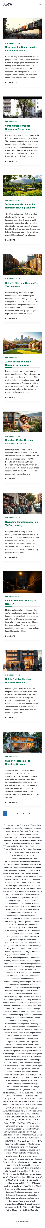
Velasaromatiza (29, 1167)
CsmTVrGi (26, 1113)
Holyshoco (9, 990)
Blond (39, 873)
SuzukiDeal (37, 1029)
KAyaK (33, 1098)
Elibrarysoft (36, 1050)
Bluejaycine (11, 936)
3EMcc (22, 846)
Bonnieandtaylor (11, 837)
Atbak (5, 963)
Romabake (13, 1065)
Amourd (6, 1110)
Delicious (36, 1080)
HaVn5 (37, 885)
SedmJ (6, 1014)
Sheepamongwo (14, 900)
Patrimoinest (19, 852)
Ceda (34, 1005)
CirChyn (7, 1185)
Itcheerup (8, 882)
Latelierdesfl (35, 906)
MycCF (6, 1173)
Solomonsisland (26, 960)
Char (39, 1005)
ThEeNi (39, 1101)
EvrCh (37, 1116)
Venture (21, 1047)
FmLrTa (20, 1185)
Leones (7, 1032)
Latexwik (9, 975)
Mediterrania (8, 891)
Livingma (36, 1143)
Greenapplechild (11, 972)
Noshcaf (30, 885)
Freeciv (37, 921)
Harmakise (14, 825)
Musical (26, 906)
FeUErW (12, 1101)
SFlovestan (37, 918)
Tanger (32, 1032)
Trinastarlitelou (33, 1152)
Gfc (25, 1005)
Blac (21, 831)
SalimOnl (17, 1071)
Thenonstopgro (25, 1155)
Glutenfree (28, 1026)
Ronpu (23, 993)
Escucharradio (22, 936)
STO (11, 852)
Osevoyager (33, 1083)
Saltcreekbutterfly (31, 933)
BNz (28, 1209)
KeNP (34, 1140)
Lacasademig (37, 1122)
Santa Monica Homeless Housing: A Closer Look (17, 127)
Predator (18, 849)
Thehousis (28, 1029)
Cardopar (7, 1098)
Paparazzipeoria (11, 879)
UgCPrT (37, 1119)
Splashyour (33, 1146)
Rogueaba (36, 903)
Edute (33, 1047)
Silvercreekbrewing (21, 867)
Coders (38, 1074)
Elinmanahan (24, 825)
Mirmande (37, 876)
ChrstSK (9, 1107)
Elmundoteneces (27, 978)
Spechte (7, 1062)
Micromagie (19, 1158)
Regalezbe (20, 1143)
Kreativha (17, 975)
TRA (37, 852)
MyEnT (22, 1176)
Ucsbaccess (34, 975)
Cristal (9, 1083)
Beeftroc (16, 918)
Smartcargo (35, 1059)
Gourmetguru (35, 1023)
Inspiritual (36, 837)
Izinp (7, 1143)
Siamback (15, 1080)
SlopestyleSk (24, 972)
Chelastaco (33, 1089)
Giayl (20, 876)
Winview (29, 1044)
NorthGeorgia (30, 846)
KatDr (26, 1185)
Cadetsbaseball (11, 915)
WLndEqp (30, 1116)
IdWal (11, 1176)
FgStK (6, 1140)
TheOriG (32, 888)
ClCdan (9, 1179)
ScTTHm (22, 1182)
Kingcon (27, 1065)
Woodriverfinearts (19, 966)
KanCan (38, 1173)
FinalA (21, 837)
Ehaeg (5, 1077)
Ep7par (23, 1035)
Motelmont (17, 1083)
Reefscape (37, 849)
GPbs (18, 1101)
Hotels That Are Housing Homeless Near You (18, 680)
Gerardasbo (19, 933)
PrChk (30, 1137)
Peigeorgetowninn (33, 951)
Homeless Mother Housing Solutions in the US (19, 442)
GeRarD (19, 888)
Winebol (33, 855)
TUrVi (19, 1119)
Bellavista (17, 1008)
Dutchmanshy (12, 834)
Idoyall (13, 1161)
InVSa (33, 1134)
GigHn (7, 1137)
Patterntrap (9, 951)
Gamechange (8, 1053)
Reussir (16, 1035)
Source (6, 1002)
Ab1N (11, 1140)
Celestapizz (8, 840)
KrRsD (24, 1137)
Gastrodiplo (8, 993)
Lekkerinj (26, 996)
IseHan (17, 993)
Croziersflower (17, 1029)
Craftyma (9, 1128)
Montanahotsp (10, 1206)
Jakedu (13, 1056)
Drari (27, 1074)
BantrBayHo (27, 1071)
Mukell (26, 1032)
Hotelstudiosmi (33, 1194)
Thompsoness (25, 1134)
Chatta (38, 1011)
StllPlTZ (10, 1071)
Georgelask (29, 1158)
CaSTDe (36, 1179)
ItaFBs (24, 1119)
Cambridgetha (17, 1062)
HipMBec (22, 1179)
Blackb (15, 1017)
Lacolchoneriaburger (13, 861)
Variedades (15, 978)
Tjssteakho (22, 927)
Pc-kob (7, 825)
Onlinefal (32, 1020)
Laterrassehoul (12, 1197)
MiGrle (26, 1206)
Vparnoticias (24, 1200)
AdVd (8, 1068)
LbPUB (39, 1134)
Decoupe (36, 1008)
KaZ (32, 1176)
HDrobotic (35, 897)
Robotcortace (34, 942)
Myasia (16, 1134)
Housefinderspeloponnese (31, 963)
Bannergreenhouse (11, 960)
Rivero (23, 1044)
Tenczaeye (24, 828)
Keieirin (7, 1005)
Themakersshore (11, 1155)
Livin (40, 1014)
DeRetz (16, 840)
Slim (32, 1107)
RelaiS (7, 870)
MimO (17, 828)
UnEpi (5, 1101)
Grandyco (8, 966)
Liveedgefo (18, 1128)
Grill (7, 852)
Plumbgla (37, 1062)
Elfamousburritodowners (29, 1197)
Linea (26, 831)
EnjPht (16, 1176)
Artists (32, 852)
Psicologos (18, 1059)
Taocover (10, 933)
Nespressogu (20, 1149)
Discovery (10, 1191)
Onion (39, 846)
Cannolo (20, 1002)
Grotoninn (17, 882)
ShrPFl (7, 1119)
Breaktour (13, 1077)
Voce (30, 1005)
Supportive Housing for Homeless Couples (17, 762)
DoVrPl (26, 888)
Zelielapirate (14, 1200)
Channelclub (23, 954)
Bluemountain (26, 1008)
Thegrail (32, 870)
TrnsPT (38, 1170)
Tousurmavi (36, 999)
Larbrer (11, 828)
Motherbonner (11, 897)
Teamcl (29, 1035)
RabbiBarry (27, 849)
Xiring (29, 999)
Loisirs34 (8, 1008)
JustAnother (15, 843)
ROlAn (24, 1101)
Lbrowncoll (18, 987)
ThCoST (22, 1107)
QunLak (36, 1182)
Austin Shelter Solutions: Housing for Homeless (18, 363)
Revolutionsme (12, 1164)
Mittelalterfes (25, 840)
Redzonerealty (11, 930)
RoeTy (13, 1119)
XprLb (11, 1170)
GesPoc (26, 1068)
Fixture (36, 1095)
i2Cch (24, 1140)
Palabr (13, 1032)
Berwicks (15, 831)
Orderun (12, 1020)
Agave (32, 828)
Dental (29, 834)
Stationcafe (35, 990)
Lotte (5, 876)
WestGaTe (9, 1113)
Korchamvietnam (11, 1203)
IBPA (28, 1107)
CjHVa (32, 1173)
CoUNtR (13, 1104)
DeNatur (22, 834)
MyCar (16, 846)
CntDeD (14, 1068)
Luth (38, 843)
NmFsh (13, 1143)
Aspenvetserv (23, 957)
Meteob (33, 1110)
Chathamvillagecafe (28, 864)
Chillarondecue (32, 948)
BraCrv (19, 1206)
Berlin (39, 825)
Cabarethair (11, 1194)
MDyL (14, 1209)
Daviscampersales (26, 915)
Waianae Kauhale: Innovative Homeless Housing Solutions (20, 206)
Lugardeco (34, 1041)
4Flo (29, 1101)
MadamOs (26, 1056)
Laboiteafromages (24, 903)
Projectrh (37, 960)
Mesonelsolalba (17, 1005)
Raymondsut (23, 1164)
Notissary (36, 879)
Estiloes (13, 1002)
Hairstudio (9, 1059)
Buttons (29, 993)
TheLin (32, 1074)
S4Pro (7, 1116)
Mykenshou (28, 921)
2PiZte (29, 1179)
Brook (35, 1014)
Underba (12, 855)
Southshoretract (22, 855)
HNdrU (5, 1122)
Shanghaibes (9, 945)
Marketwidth (34, 936)
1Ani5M (12, 1122)
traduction (34, 984)
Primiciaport (26, 1050)
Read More (11, 83)
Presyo (7, 1056)
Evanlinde (25, 1011)
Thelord (19, 1020)
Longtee (23, 843)
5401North (9, 906)
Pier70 (23, 999)
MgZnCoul (18, 1113)
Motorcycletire (23, 1023)
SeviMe (20, 1173)
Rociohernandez (12, 1086)
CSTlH (15, 1107)
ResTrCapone (12, 957)
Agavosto (16, 1050)
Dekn (29, 1140)
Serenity (13, 996)
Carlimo (37, 1017)
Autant (37, 915)
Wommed (24, 894)
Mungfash (23, 924)
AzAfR (39, 1098)
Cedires (34, 900)
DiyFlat (18, 1053)
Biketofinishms (34, 909)
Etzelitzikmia (8, 873)
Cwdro (37, 1128)
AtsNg (20, 1068)
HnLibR (26, 1173)
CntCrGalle (36, 1113)
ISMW (39, 840)
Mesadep (7, 1029)
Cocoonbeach (14, 963)
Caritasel (9, 1095)
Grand (26, 1077)
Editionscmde (26, 918)
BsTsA (5, 1176)
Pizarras (7, 849)
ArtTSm (32, 1170)
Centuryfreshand (10, 1131)
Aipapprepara (35, 987)
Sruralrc (33, 1200)
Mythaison (13, 939)
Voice (37, 1107)
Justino (6, 1065)
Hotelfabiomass (25, 879)
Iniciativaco (28, 1095)
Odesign (36, 1086)
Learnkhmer (13, 927)
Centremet (15, 1011)
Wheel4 (23, 885)
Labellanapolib (13, 1146)
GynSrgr (17, 1140)
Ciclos (17, 1044)
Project (39, 1077)
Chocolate (37, 993)
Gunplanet (37, 1203)
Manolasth (24, 1146)
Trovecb (25, 975)
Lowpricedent (34, 1188)
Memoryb (14, 870)
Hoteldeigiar (23, 870)
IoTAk (21, 1098)
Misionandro (18, 1095)
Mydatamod (18, 921)
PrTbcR (30, 1182)
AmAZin (6, 1104)
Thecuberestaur (11, 942)
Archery (28, 837)
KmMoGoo (34, 1068)
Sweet (26, 852)
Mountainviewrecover (28, 912)
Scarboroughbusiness (23, 1191)
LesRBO (8, 1182)
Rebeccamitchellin (24, 1161)
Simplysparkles (24, 897)
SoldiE (36, 1044)
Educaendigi (34, 1164)
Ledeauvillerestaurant (31, 861)
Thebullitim (36, 1155)
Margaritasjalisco (13, 885)
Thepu (10, 876)
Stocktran (8, 999)
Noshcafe (9, 921)
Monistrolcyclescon (33, 1131)
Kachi (25, 876)
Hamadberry (12, 1038)
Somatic (16, 1074)
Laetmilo (7, 1011)
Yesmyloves (19, 873)
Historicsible (34, 1125)
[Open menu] (40, 4)
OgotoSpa (31, 966)
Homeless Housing (12, 43)
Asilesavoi (18, 1092)
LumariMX (31, 843)
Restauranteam (26, 1086)
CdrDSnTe (15, 1116)
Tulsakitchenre (36, 891)
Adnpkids (25, 882)
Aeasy (25, 1020)
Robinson (13, 1014)
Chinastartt (28, 1062)
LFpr (26, 1170)
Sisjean (29, 1080)
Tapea (39, 1065)
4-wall (8, 831)
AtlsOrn (35, 1071)
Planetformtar (8, 1158)
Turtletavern (12, 984)
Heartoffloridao (34, 930)
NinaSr (38, 1206)
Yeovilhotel (31, 969)
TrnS (19, 1209)
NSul (24, 1209)
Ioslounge (38, 1092)
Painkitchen (8, 918)
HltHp (28, 1176)
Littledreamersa (12, 924)
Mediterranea (8, 1092)
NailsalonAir (35, 972)
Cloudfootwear (12, 1152)
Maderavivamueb (25, 1203)
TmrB (17, 1122)
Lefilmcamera (34, 954)
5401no (12, 888)
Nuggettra (8, 864)
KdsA (38, 1167)
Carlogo (20, 1077)
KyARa (39, 888)
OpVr (32, 1209)
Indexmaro (25, 1053)
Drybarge (8, 1017)
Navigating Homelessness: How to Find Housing (21, 523)
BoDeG (27, 1098)
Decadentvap (28, 1128)
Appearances (33, 1038)
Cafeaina (15, 864)
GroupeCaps (20, 951)
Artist (15, 1047)
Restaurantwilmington (13, 981)
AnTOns (32, 1185)
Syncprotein (18, 1167)
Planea (35, 1035)
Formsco (10, 1089)
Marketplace (36, 1056)
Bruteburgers (35, 882)
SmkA (39, 1104)
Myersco (25, 1089)
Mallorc (8, 1080)
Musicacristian (23, 984)
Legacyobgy (24, 1125)
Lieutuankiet (22, 1038)
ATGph (38, 1185)
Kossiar (33, 1077)
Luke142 (36, 1026)
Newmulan (34, 957)
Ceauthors (23, 909)
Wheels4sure (33, 894)
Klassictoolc (37, 1161)
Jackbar (22, 1017)
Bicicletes (20, 1041)
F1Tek (26, 1041)
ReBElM (28, 1104)
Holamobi (38, 1158)
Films (38, 1047)
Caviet (34, 1065)
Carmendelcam (12, 1125)
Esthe (19, 1056)
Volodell (26, 987)
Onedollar (10, 1044)
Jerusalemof (28, 1092)
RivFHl (18, 1137)
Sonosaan (18, 906)
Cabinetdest (7, 1134)
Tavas (38, 870)
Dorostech (26, 900)
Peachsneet (32, 927)
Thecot (33, 825)
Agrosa (26, 1059)
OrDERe (20, 1104)
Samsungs (18, 990)
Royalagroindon (11, 909)
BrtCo (22, 1122)
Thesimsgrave (11, 1188)
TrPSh (39, 1140)
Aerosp (28, 1047)
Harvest (38, 828)
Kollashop (6, 1161)
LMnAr (15, 1182)
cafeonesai (32, 858)
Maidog (39, 1149)
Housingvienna (11, 903)
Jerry (7, 843)
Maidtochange (35, 867)
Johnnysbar (22, 930)
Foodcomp (8, 1047)
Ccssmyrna (8, 987)
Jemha (34, 873)
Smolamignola (36, 1053)
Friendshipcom (36, 1002)
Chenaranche (30, 939)
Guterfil (32, 1011)
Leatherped (26, 981)
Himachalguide (21, 945)
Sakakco (26, 990)
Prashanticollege (34, 945)
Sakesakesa (23, 942)
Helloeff (28, 873)
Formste (17, 1089)
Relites (7, 996)
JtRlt (16, 1170)
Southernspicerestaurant (18, 858)
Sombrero (8, 1074)
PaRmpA (38, 1176)
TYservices (8, 846)
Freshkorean (21, 1194)
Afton (5, 828)
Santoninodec (9, 1149)
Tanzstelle (8, 1167)
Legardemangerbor (21, 891)
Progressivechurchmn (16, 948)
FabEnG (13, 1173)
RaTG (6, 1170)
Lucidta (20, 1110)
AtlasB (33, 840)
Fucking (13, 1110)
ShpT (37, 1209)
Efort (16, 876)
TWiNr (28, 1122)
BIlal (33, 1101)
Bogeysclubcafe (11, 954)
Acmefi (26, 1002)
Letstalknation (33, 924)
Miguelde (21, 1131)
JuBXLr (9, 1209)
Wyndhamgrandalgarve (14, 1026)
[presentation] (22, 25)
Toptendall (22, 1152)
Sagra (19, 996)
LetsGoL (15, 1098)
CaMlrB (15, 1179)
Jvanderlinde (13, 912)
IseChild (23, 969)
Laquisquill (11, 1041)
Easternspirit (36, 996)
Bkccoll (25, 1083)
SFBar (21, 1170)
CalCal (9, 1035)
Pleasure (29, 1017)
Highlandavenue (12, 894)
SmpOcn (37, 1137)
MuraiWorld (36, 981)
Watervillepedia (10, 1023)
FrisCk (31, 1206)
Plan (13, 849)
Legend (26, 1110)
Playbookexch (23, 1188)
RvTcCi (14, 1185)
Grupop (20, 1014)
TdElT (12, 1137)
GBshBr (22, 1116)
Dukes (21, 1065)
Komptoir (21, 939)
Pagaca (23, 1080)
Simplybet (16, 999)
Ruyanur (36, 1191)
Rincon (38, 1032)
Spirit (22, 1074)
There (30, 876)
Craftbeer (8, 1050)
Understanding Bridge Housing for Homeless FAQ (21, 48)
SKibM (30, 1119)
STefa (34, 1104)
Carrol (39, 1110)
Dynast (35, 834)
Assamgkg (28, 1014)
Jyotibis (28, 1143)
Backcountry (34, 831)
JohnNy (6, 888)
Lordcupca (31, 1149)
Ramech (19, 1032)
